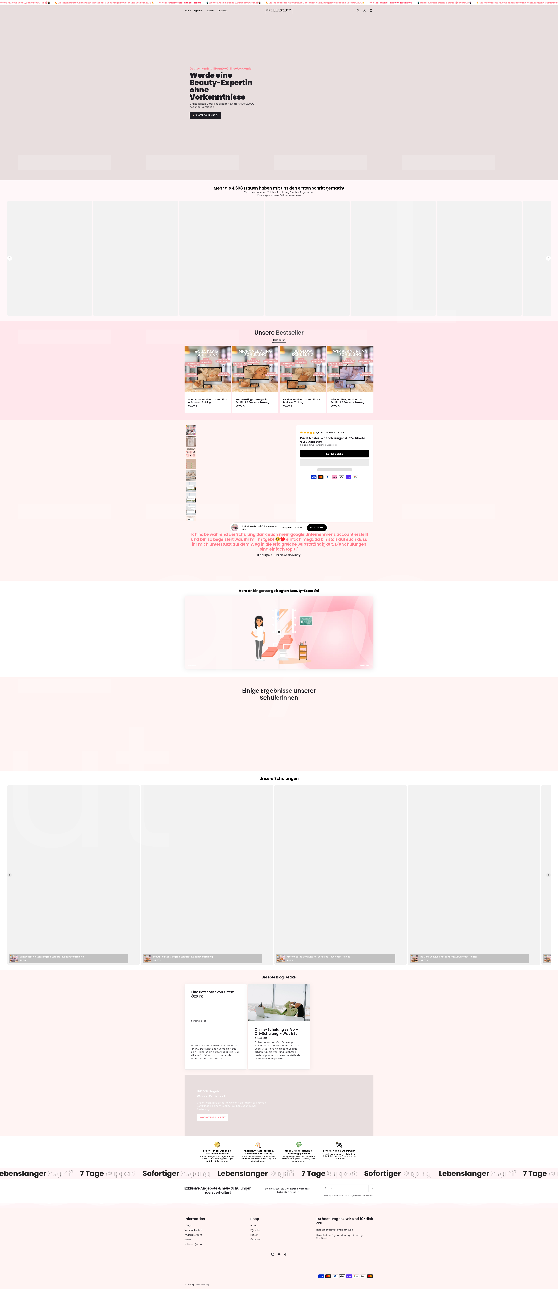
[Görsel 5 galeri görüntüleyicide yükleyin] (191, 475)
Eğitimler (255, 1230)
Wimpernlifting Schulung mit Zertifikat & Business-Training (347, 401)
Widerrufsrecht (193, 1235)
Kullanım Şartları (194, 1244)
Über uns (255, 1239)
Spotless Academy (200, 1284)
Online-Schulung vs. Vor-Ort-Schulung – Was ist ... (276, 1031)
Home (253, 1225)
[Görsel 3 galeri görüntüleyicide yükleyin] (191, 453)
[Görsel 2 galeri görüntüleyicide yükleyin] (191, 441)
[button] (334, 462)
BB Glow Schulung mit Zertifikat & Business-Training (302, 401)
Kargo (303, 445)
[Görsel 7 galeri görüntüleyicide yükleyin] (191, 498)
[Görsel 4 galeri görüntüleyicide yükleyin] (191, 464)
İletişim (254, 1235)
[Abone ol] (371, 1188)
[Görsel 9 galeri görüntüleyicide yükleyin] (191, 521)
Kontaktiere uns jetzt (213, 1117)
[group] (279, 92)
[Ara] (358, 10)
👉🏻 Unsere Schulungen (205, 115)
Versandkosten (193, 1230)
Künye (188, 1225)
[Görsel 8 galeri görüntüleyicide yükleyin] (191, 509)
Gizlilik (188, 1239)
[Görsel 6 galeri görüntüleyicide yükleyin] (191, 487)
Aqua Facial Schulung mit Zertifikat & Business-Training (207, 401)
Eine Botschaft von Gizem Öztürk (212, 994)
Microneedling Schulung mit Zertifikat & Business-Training (252, 401)
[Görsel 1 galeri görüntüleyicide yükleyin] (191, 430)
